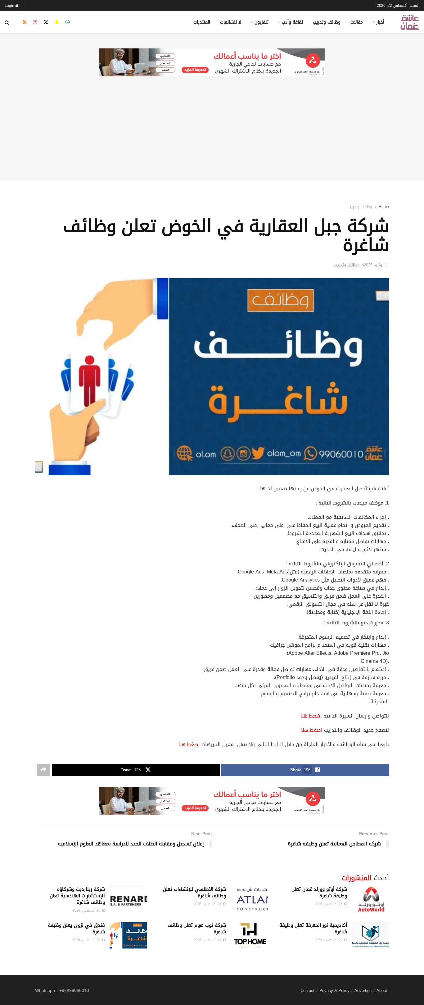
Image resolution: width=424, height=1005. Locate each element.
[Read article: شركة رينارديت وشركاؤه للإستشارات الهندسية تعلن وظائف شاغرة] (128, 899)
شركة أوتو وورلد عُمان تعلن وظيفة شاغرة (319, 892)
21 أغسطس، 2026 (329, 904)
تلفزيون (261, 22)
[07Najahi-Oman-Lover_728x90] (212, 63)
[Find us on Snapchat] (57, 22)
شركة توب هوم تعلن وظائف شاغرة (197, 928)
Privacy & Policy (334, 990)
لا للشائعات (230, 22)
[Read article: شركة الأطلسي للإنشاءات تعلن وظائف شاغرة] (249, 899)
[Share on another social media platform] (43, 770)
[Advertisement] (212, 136)
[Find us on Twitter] (45, 22)
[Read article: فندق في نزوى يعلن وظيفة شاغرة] (128, 935)
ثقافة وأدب (292, 22)
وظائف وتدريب (327, 22)
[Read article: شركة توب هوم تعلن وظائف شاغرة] (249, 935)
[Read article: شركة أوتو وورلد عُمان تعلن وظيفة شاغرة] (370, 899)
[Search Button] (7, 22)
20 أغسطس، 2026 (87, 910)
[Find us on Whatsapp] (67, 22)
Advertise (363, 990)
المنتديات (201, 22)
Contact (307, 990)
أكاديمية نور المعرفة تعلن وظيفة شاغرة (313, 928)
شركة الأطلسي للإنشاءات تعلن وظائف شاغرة (194, 892)
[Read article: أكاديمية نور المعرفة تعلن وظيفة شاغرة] (370, 935)
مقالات (356, 22)
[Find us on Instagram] (35, 22)
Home (384, 206)
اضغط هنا (311, 716)
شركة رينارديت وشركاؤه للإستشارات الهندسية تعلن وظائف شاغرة (77, 896)
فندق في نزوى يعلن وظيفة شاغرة (76, 928)
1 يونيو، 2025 (375, 265)
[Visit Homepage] (409, 22)
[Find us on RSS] (25, 22)
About (382, 990)
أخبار (380, 22)
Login (10, 5)
